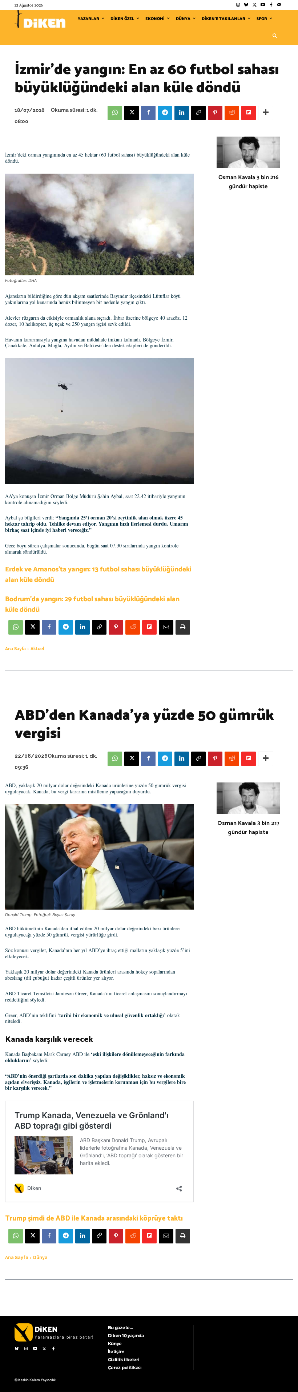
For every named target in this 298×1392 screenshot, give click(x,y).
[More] (265, 113)
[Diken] (40, 19)
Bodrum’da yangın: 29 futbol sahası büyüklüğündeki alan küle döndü (92, 604)
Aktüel (37, 648)
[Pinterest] (215, 113)
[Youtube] (263, 5)
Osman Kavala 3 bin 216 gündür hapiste (248, 182)
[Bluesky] (246, 5)
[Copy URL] (198, 113)
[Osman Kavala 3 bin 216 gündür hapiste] (248, 153)
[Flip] (248, 113)
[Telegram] (165, 113)
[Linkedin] (181, 113)
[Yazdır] (183, 627)
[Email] (166, 627)
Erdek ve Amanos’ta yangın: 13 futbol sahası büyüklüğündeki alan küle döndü (98, 575)
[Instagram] (238, 5)
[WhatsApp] (115, 113)
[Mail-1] (279, 5)
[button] (274, 36)
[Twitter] (254, 5)
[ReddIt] (232, 113)
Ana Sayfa (15, 648)
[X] (131, 113)
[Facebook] (271, 5)
